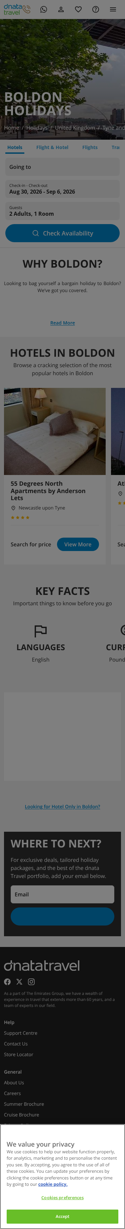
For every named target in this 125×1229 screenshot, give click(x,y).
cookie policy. (53, 1184)
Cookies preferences (62, 1197)
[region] (62, 1176)
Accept (63, 1216)
